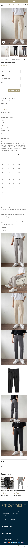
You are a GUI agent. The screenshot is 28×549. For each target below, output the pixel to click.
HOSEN (11, 59)
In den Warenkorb (14, 90)
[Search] (23, 5)
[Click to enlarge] (3, 42)
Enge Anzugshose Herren (19, 490)
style (2, 82)
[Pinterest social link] (14, 1)
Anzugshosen (17, 59)
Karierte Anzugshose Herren (7, 490)
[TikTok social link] (16, 1)
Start (2, 59)
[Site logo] (14, 5)
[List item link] (14, 519)
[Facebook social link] (5, 104)
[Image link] (14, 506)
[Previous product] (23, 59)
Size (2, 69)
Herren (6, 59)
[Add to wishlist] (11, 479)
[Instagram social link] (12, 1)
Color (2, 75)
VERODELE (11, 540)
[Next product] (26, 59)
